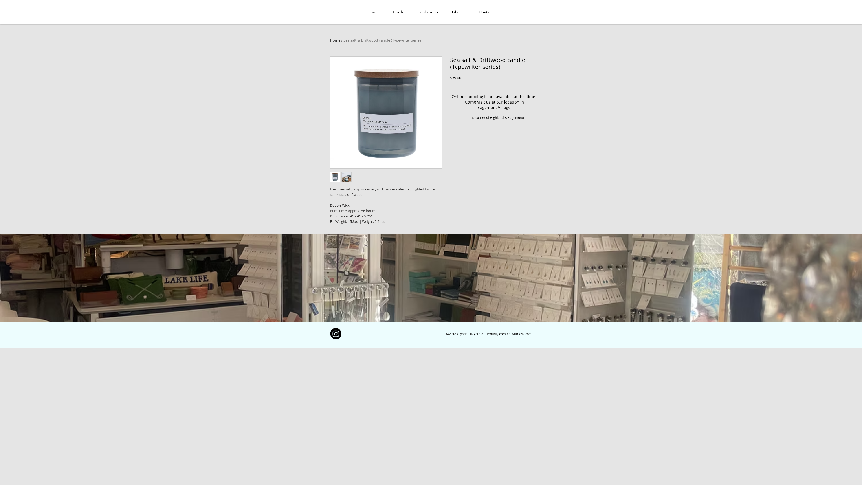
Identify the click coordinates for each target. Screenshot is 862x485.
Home (335, 40)
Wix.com (525, 334)
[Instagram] (335, 333)
